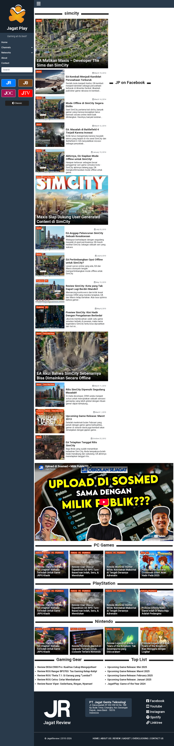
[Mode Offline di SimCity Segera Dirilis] (49, 119)
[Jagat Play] (57, 718)
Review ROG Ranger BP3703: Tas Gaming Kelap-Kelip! (67, 671)
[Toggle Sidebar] (39, 3)
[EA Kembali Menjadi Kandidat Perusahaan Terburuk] (49, 93)
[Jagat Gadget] (25, 85)
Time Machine (48, 177)
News (39, 21)
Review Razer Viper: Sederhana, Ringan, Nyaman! (64, 683)
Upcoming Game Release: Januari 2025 (129, 679)
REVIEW (116, 738)
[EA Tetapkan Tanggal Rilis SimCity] (49, 459)
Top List (40, 413)
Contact (5, 63)
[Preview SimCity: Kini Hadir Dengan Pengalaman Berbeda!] (49, 329)
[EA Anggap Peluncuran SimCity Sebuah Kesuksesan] (49, 249)
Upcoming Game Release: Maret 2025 (128, 671)
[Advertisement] (130, 61)
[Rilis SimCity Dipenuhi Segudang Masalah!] (49, 406)
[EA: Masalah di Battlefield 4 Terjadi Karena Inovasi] (49, 146)
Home (4, 42)
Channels (6, 47)
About (4, 58)
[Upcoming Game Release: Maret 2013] (49, 432)
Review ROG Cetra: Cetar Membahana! (58, 679)
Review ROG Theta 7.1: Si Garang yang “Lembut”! (64, 675)
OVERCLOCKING (140, 738)
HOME (96, 738)
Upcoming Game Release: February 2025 (130, 675)
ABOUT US (106, 738)
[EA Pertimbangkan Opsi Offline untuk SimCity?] (49, 276)
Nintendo (47, 553)
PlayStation (59, 553)
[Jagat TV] (25, 95)
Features (40, 281)
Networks (6, 52)
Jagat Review (57, 722)
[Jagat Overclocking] (8, 95)
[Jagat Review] (8, 85)
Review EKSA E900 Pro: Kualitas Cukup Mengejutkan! (66, 667)
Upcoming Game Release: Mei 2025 (127, 667)
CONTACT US (156, 738)
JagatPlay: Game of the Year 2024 (126, 683)
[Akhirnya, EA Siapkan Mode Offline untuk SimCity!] (49, 172)
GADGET (126, 738)
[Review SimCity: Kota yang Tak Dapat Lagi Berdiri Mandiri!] (49, 302)
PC (46, 281)
